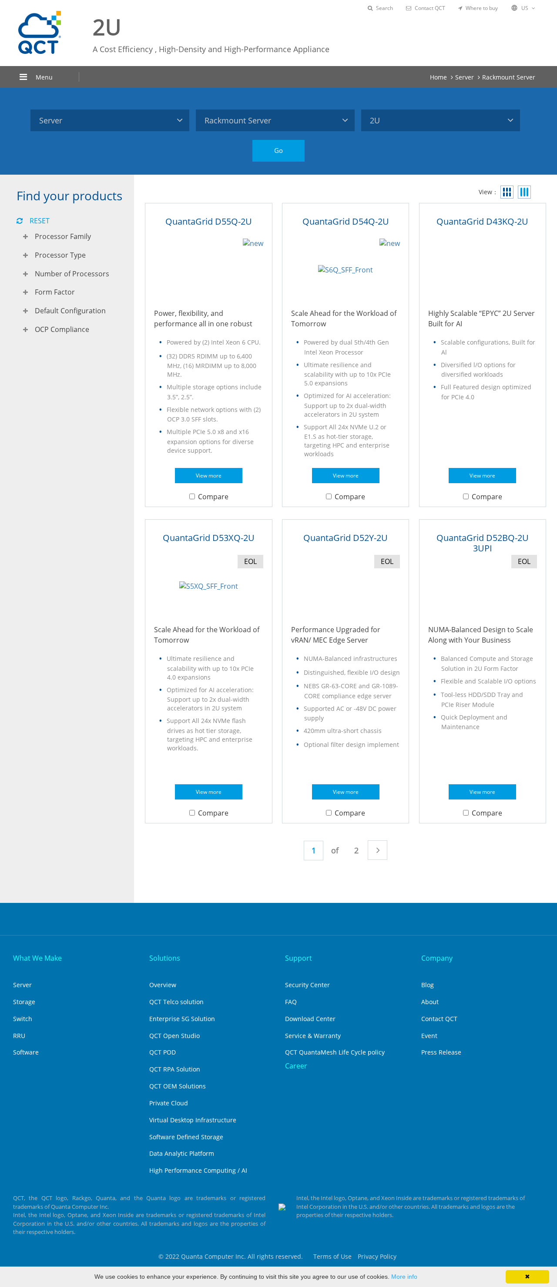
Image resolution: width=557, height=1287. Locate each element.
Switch (22, 1019)
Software (26, 1052)
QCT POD (162, 1052)
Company (437, 958)
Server (464, 77)
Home (438, 77)
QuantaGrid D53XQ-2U (209, 538)
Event (429, 1036)
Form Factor (55, 292)
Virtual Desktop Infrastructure (192, 1120)
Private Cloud (168, 1103)
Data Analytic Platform (181, 1153)
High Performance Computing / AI (198, 1170)
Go (278, 150)
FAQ (291, 1002)
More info (404, 1276)
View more (208, 475)
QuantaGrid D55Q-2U (208, 221)
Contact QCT (430, 8)
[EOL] (208, 586)
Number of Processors (72, 274)
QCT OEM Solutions (177, 1086)
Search (384, 8)
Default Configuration (70, 310)
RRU (19, 1036)
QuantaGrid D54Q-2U (345, 221)
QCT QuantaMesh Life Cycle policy (335, 1052)
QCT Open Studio (174, 1036)
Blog (427, 985)
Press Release (441, 1052)
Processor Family (63, 236)
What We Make (37, 958)
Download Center (310, 1019)
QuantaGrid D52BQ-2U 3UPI (482, 543)
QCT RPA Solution (174, 1069)
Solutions (164, 958)
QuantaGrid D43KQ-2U (482, 221)
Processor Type (60, 255)
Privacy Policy (377, 1256)
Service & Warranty (313, 1036)
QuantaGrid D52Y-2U (345, 538)
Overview (162, 985)
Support (298, 958)
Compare (213, 496)
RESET (40, 221)
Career (296, 1066)
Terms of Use (332, 1256)
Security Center (307, 985)
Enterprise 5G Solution (182, 1019)
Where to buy (482, 8)
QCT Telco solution (176, 1002)
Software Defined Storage (186, 1137)
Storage (24, 1002)
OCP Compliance (62, 329)
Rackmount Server (508, 77)
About (430, 1002)
